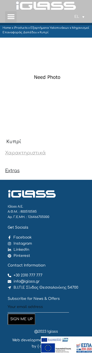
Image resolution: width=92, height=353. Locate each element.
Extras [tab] (12, 170)
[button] (11, 17)
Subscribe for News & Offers (34, 299)
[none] (79, 16)
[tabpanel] (46, 161)
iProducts (21, 28)
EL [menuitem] (76, 17)
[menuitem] (79, 16)
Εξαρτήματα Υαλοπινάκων (49, 28)
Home (7, 28)
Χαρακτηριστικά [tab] (25, 152)
